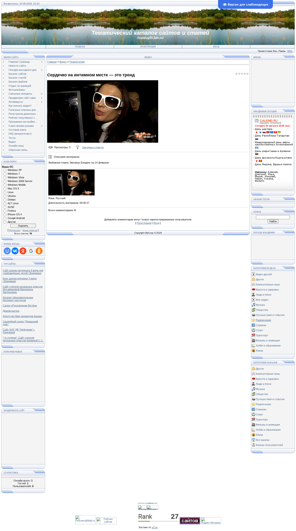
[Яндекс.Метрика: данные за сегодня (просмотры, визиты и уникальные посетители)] (211, 520)
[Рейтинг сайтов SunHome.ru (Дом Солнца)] (106, 523)
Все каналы (262, 439)
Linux (11, 192)
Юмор (259, 350)
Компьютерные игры (268, 284)
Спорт (259, 330)
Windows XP (15, 170)
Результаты (14, 230)
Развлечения (77, 61)
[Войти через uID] (7, 250)
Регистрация (148, 47)
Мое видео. (262, 299)
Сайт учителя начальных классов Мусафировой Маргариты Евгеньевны (23, 289)
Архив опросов (29, 230)
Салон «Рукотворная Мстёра (20, 305)
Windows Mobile (17, 184)
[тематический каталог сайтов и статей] (190, 523)
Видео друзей (264, 274)
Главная (80, 47)
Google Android (16, 218)
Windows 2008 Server (20, 181)
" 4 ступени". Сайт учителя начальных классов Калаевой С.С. (23, 339)
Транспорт (262, 335)
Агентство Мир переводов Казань (22, 316)
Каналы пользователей (269, 445)
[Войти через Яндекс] (22, 250)
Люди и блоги (263, 294)
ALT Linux (13, 203)
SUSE (11, 207)
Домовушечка (11, 310)
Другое (260, 279)
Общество (262, 310)
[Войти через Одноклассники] (39, 250)
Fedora (12, 210)
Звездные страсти (93, 147)
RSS (289, 51)
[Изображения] (71, 183)
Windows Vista (16, 177)
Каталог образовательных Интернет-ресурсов (18, 299)
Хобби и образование (268, 345)
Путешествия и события (270, 315)
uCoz (155, 527)
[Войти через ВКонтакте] (15, 250)
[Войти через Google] (31, 251)
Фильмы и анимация (268, 340)
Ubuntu (12, 195)
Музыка (260, 304)
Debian (11, 199)
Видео (63, 61)
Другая (12, 221)
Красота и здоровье (267, 289)
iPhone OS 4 (15, 214)
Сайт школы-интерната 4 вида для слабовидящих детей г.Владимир (23, 272)
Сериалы (261, 325)
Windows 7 (14, 173)
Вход (216, 47)
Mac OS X (13, 188)
